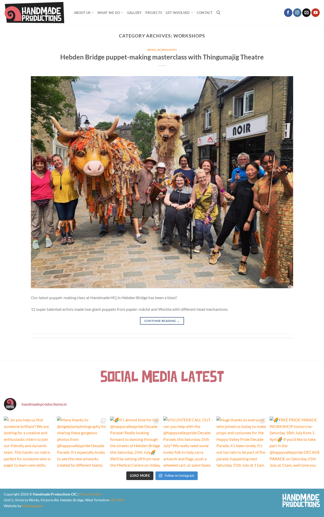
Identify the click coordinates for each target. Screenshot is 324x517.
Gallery (134, 13)
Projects (153, 13)
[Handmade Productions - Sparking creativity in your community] (35, 12)
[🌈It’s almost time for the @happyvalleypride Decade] (135, 442)
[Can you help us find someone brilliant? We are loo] (29, 442)
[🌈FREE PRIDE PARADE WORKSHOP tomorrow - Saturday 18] (295, 442)
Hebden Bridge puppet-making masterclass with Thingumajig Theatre (162, 57)
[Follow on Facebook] (288, 12)
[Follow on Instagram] (297, 12)
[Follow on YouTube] (315, 12)
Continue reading (162, 321)
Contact (205, 13)
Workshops (167, 49)
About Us (82, 13)
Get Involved (178, 13)
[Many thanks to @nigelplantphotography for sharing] (82, 442)
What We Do (108, 13)
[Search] (218, 12)
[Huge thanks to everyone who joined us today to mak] (241, 442)
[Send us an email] (306, 12)
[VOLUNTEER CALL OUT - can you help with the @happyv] (188, 442)
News (151, 49)
